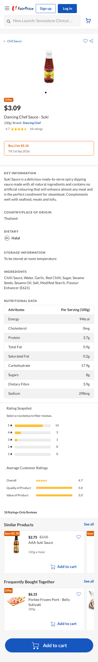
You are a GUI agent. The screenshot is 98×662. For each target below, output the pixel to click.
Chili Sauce (14, 41)
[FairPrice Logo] (23, 9)
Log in (67, 8)
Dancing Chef (32, 123)
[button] (91, 41)
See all (89, 524)
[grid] (49, 553)
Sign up (46, 8)
